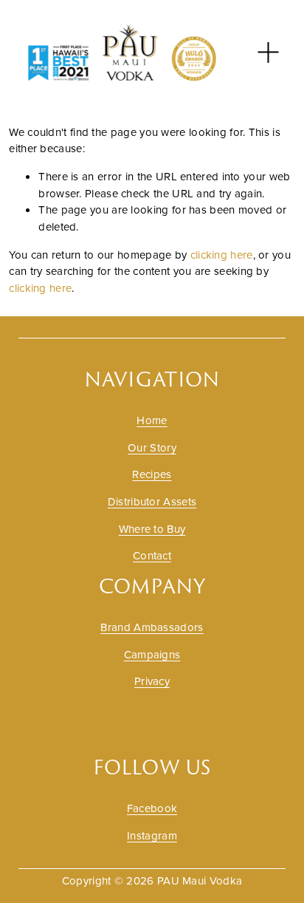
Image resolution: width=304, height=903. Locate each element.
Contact (152, 555)
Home (152, 420)
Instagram (152, 835)
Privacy (152, 681)
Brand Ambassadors (151, 627)
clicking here (221, 254)
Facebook (152, 808)
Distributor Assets (152, 501)
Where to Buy (152, 528)
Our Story (152, 447)
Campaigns (152, 654)
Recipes (151, 474)
